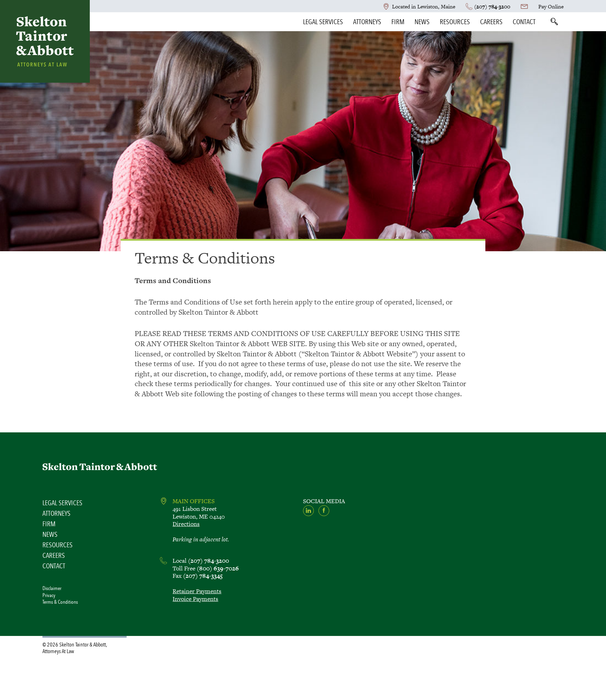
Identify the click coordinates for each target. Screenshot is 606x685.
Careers (491, 22)
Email (524, 6)
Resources (455, 22)
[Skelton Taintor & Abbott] (45, 41)
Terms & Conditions (60, 602)
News (422, 22)
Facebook (323, 510)
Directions (186, 524)
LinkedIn (308, 510)
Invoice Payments (195, 599)
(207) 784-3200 (492, 6)
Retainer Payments (197, 591)
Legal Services (323, 22)
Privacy (48, 595)
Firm (397, 22)
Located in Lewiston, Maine (423, 6)
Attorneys (367, 22)
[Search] (554, 21)
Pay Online (551, 6)
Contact (524, 22)
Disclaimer (51, 588)
